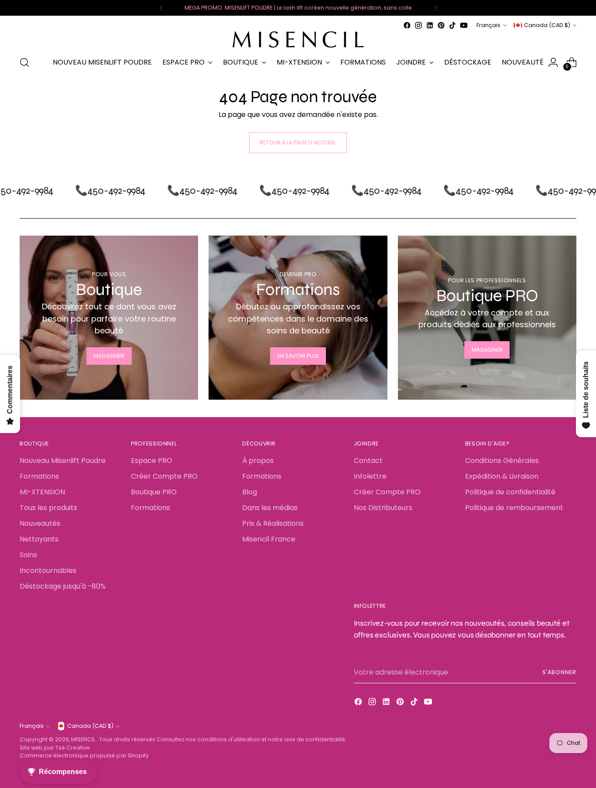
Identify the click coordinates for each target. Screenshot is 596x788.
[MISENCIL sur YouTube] (464, 25)
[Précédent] (161, 8)
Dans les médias (270, 508)
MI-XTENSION (42, 492)
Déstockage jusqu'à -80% (63, 586)
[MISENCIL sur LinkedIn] (430, 25)
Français (488, 25)
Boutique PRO (154, 492)
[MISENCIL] (298, 39)
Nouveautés (40, 523)
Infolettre (370, 476)
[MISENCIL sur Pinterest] (441, 25)
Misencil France (268, 539)
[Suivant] (435, 8)
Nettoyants (39, 539)
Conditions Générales (502, 461)
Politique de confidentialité (510, 492)
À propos (258, 461)
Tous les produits (48, 508)
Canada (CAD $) (547, 25)
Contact (368, 461)
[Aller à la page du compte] (553, 62)
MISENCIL (83, 739)
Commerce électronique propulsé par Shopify (84, 755)
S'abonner (559, 672)
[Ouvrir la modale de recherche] (24, 62)
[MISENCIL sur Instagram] (418, 25)
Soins (28, 555)
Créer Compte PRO (164, 476)
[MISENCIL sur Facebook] (407, 25)
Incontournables (48, 570)
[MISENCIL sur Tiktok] (452, 25)
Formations (39, 476)
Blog (249, 492)
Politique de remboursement (514, 508)
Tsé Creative (72, 747)
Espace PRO (151, 461)
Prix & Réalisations (273, 523)
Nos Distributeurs (383, 508)
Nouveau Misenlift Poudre (63, 461)
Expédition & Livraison (501, 476)
